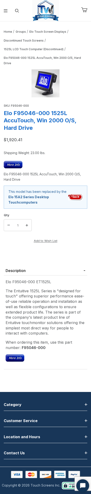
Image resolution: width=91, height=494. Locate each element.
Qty (6, 215)
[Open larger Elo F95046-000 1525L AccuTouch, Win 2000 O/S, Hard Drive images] (45, 83)
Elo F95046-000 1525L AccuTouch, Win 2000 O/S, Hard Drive (42, 60)
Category (12, 404)
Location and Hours (22, 436)
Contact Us (14, 453)
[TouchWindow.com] (45, 10)
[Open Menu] (5, 10)
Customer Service (21, 420)
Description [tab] (16, 270)
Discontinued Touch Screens (24, 40)
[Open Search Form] (17, 10)
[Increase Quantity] (27, 225)
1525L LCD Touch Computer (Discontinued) (33, 49)
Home (8, 31)
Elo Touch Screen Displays (47, 31)
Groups (21, 31)
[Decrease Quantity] (8, 225)
